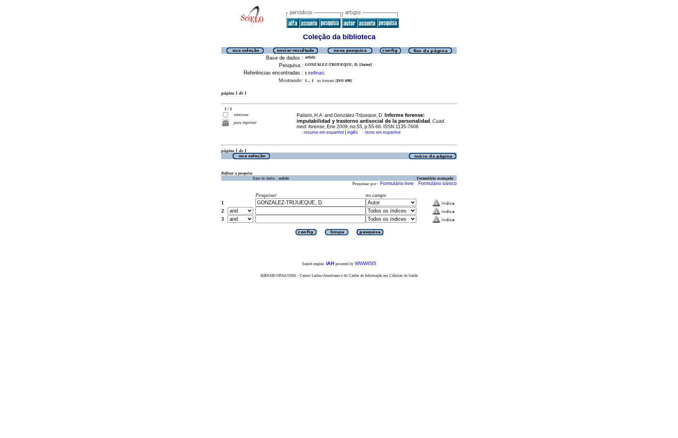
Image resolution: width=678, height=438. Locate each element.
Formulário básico (437, 183)
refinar (316, 73)
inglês (352, 132)
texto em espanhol (382, 132)
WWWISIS (365, 263)
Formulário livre (397, 183)
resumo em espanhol (324, 132)
